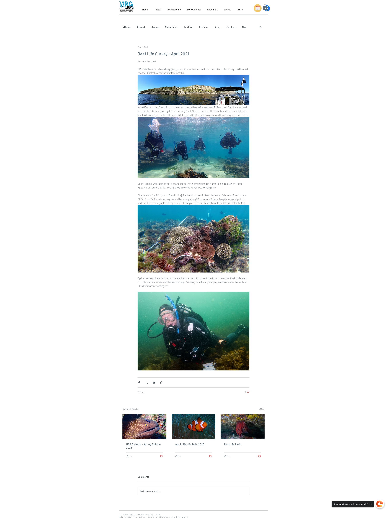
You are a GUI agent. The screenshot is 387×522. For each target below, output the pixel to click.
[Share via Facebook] (139, 382)
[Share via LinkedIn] (153, 382)
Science (155, 27)
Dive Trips (203, 27)
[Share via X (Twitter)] (146, 382)
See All (262, 408)
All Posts (126, 27)
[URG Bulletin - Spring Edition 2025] (144, 426)
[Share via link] (161, 382)
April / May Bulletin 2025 (189, 444)
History (217, 27)
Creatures (231, 27)
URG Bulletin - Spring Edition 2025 (143, 446)
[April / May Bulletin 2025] (194, 426)
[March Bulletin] (243, 426)
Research (141, 27)
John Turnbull (182, 517)
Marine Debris (171, 27)
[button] (158, 8)
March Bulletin (232, 444)
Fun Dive (188, 27)
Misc (244, 27)
